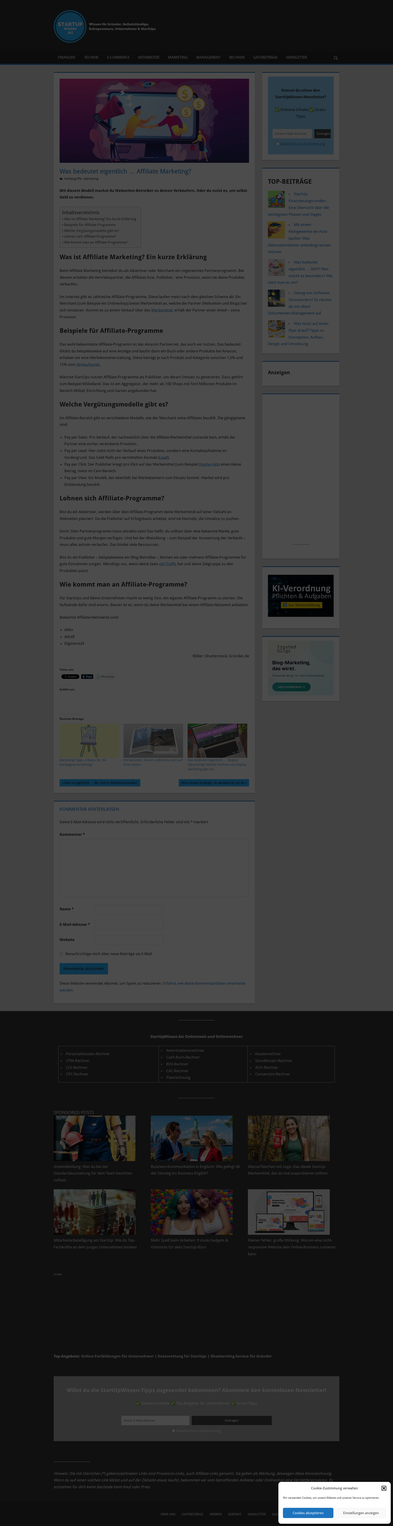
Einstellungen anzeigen (361, 1513)
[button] (384, 1488)
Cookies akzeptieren (308, 1513)
